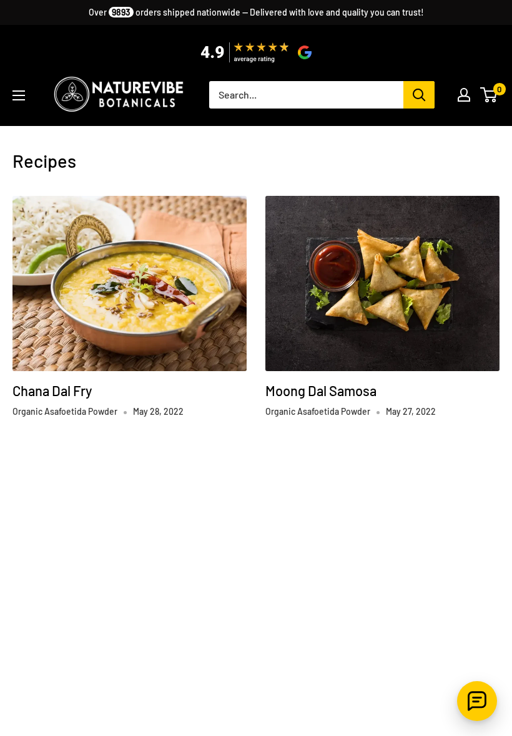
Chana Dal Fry (52, 390)
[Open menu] (18, 95)
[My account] (464, 95)
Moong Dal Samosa (321, 390)
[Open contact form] (477, 701)
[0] (489, 94)
